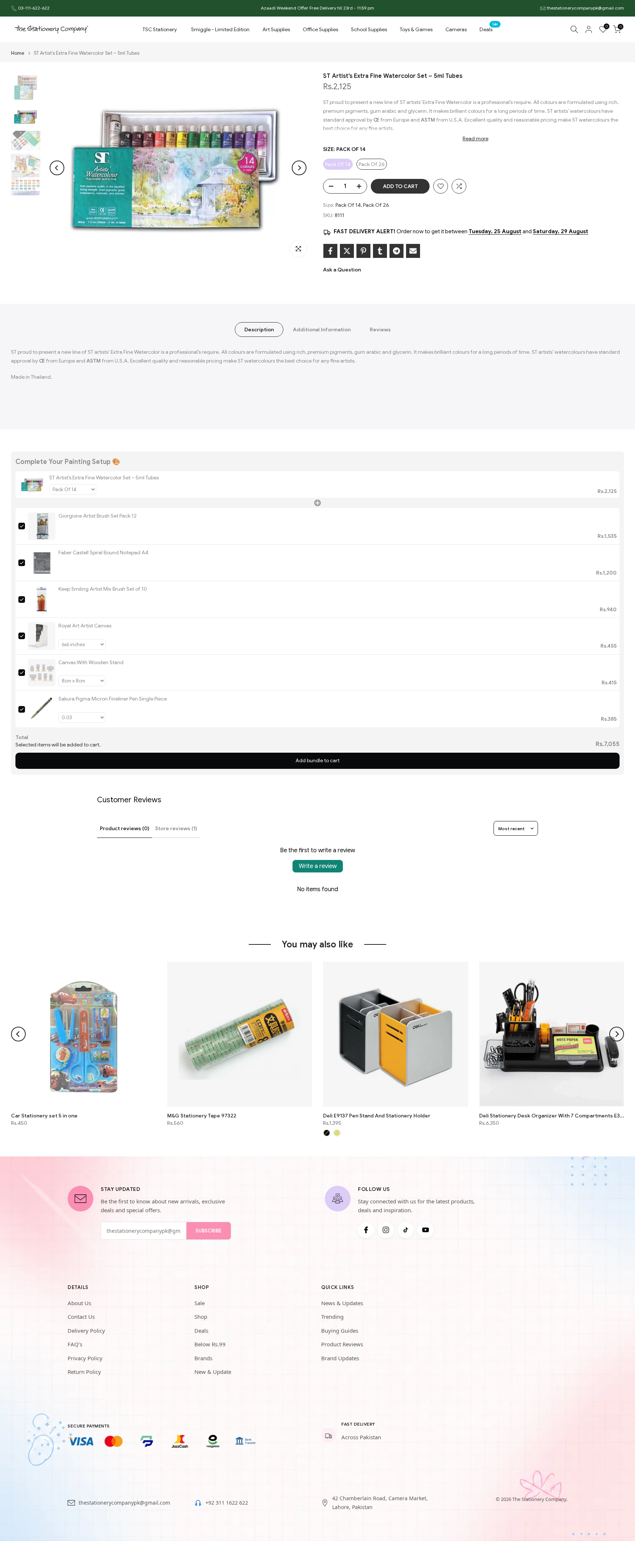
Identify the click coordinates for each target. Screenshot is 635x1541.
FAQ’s (75, 1344)
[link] (32, 484)
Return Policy (84, 1371)
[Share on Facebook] (330, 251)
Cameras (456, 29)
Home (17, 53)
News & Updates (342, 1303)
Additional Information (322, 329)
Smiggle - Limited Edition (220, 29)
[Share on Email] (413, 251)
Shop (200, 1316)
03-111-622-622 (34, 8)
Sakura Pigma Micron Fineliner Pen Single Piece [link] (112, 698)
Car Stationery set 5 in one (44, 1115)
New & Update (212, 1371)
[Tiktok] (406, 1230)
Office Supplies (320, 29)
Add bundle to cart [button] (317, 760)
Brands (203, 1358)
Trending (332, 1316)
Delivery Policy (86, 1330)
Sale (199, 1303)
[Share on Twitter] (347, 251)
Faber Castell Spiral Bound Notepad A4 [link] (103, 552)
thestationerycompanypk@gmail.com (585, 8)
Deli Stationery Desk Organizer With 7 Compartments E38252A (551, 1115)
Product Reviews (342, 1344)
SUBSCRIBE (208, 1231)
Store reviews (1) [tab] (176, 828)
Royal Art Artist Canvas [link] (84, 625)
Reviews (380, 329)
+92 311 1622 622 (226, 1502)
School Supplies (369, 29)
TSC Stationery (160, 29)
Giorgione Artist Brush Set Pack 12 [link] (97, 515)
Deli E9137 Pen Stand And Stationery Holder (376, 1115)
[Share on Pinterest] (363, 251)
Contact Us (81, 1316)
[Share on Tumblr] (380, 251)
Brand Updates (340, 1358)
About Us (79, 1303)
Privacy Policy (85, 1358)
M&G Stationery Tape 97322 (201, 1115)
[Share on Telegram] (396, 251)
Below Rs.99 (210, 1344)
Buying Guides (339, 1330)
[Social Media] (366, 1230)
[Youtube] (425, 1230)
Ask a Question (342, 269)
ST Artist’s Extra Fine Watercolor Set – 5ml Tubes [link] (104, 477)
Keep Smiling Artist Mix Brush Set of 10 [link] (102, 589)
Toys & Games (416, 29)
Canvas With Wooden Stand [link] (90, 662)
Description (259, 329)
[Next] (299, 168)
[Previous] (57, 168)
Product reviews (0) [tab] (124, 828)
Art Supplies (276, 29)
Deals (489, 29)
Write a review (318, 866)
